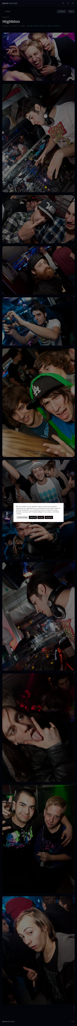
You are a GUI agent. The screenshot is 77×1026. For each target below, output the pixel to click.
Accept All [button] (49, 517)
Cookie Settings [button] (22, 517)
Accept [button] (41, 517)
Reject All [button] (33, 517)
